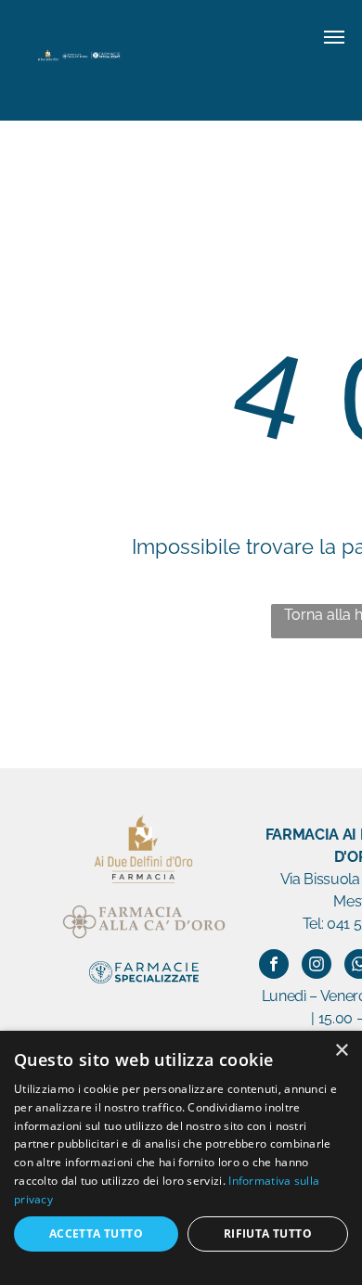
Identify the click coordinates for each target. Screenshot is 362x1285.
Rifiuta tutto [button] (268, 1233)
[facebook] (274, 966)
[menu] (334, 37)
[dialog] (181, 1158)
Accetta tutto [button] (96, 1233)
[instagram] (316, 966)
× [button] (341, 1051)
